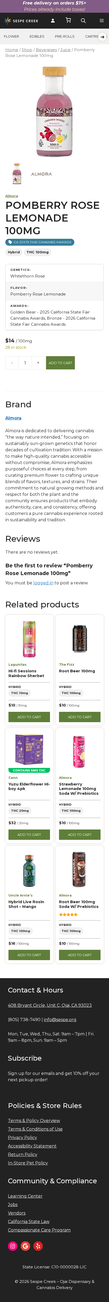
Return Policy (22, 1154)
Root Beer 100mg (77, 671)
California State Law (28, 1221)
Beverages (46, 49)
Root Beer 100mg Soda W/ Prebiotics (79, 904)
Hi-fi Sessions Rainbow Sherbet (26, 673)
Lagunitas (17, 665)
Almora (11, 196)
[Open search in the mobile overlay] (83, 20)
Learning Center (25, 1196)
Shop (27, 49)
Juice (65, 49)
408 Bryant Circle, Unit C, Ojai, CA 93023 (50, 1005)
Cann (13, 778)
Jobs (12, 1204)
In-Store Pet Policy (28, 1163)
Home (11, 49)
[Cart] (68, 21)
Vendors (16, 1213)
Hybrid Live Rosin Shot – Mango (26, 904)
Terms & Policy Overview (34, 1120)
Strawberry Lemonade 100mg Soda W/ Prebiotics (79, 789)
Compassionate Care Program (39, 1230)
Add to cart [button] (29, 717)
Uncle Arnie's (20, 895)
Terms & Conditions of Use (35, 1129)
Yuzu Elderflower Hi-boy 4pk (29, 786)
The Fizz (66, 665)
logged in (43, 582)
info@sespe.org (60, 1019)
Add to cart (60, 363)
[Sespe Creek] (21, 21)
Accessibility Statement (32, 1146)
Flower (11, 36)
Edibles (37, 36)
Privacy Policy (22, 1137)
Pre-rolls (65, 36)
